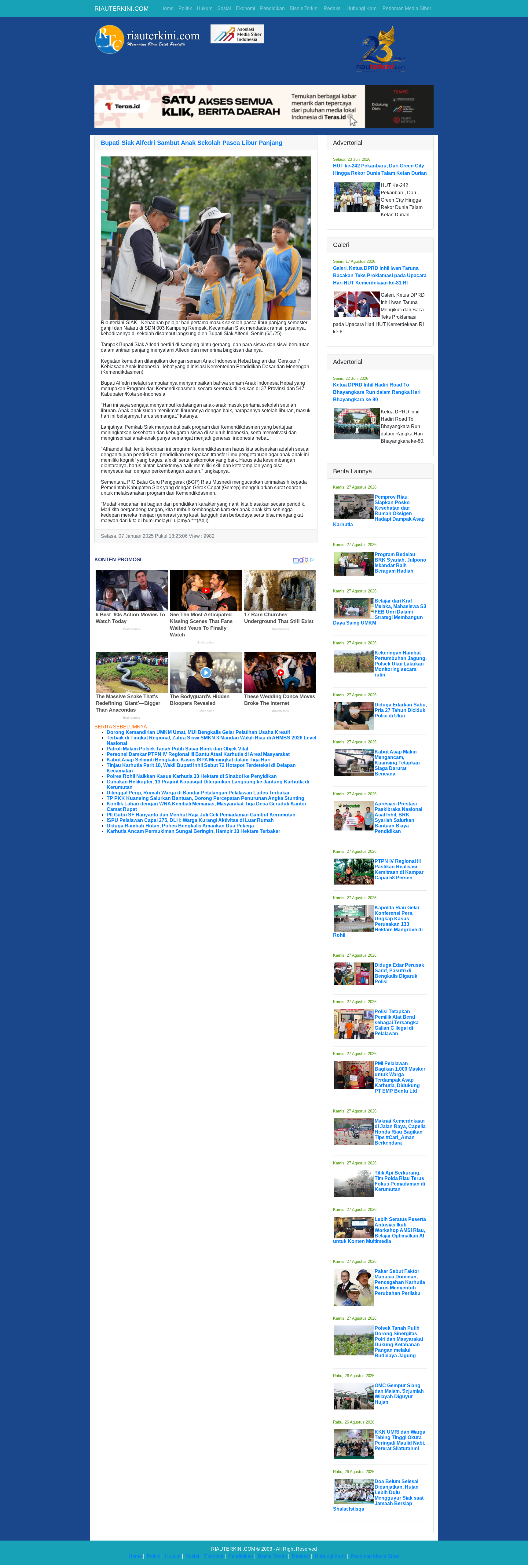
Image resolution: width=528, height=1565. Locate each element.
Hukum (204, 8)
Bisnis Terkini (304, 8)
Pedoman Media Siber (407, 8)
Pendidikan (272, 8)
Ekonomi (245, 8)
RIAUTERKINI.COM (121, 8)
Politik (185, 8)
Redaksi (333, 8)
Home (167, 8)
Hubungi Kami (362, 8)
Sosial (224, 8)
